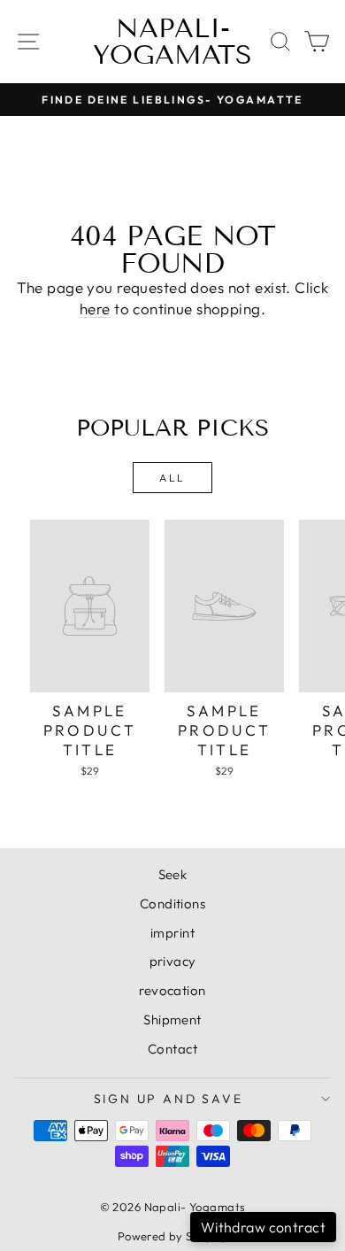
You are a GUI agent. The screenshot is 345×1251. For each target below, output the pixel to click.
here (95, 308)
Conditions (172, 903)
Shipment (172, 1019)
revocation (172, 990)
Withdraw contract (263, 1227)
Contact (172, 1048)
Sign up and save (168, 1099)
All (172, 477)
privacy (173, 961)
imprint (172, 932)
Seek (173, 874)
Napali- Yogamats (172, 41)
